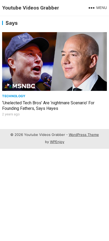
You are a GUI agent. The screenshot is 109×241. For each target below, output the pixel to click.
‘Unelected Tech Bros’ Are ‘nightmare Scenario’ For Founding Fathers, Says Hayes (48, 105)
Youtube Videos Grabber (30, 8)
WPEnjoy (57, 142)
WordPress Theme (84, 134)
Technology (14, 96)
